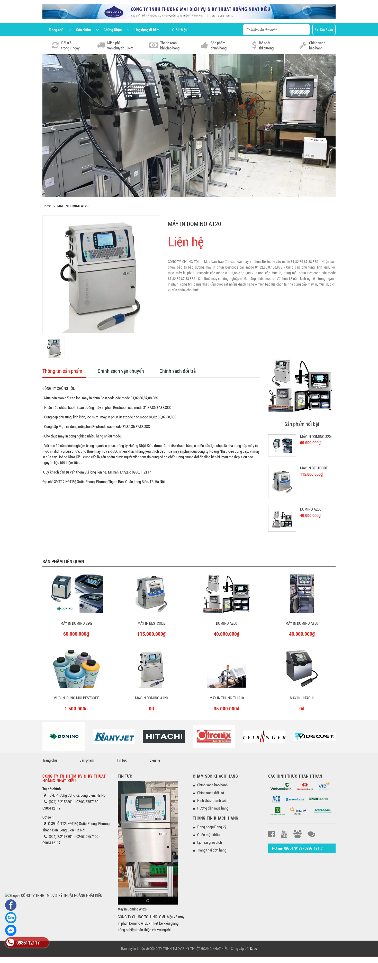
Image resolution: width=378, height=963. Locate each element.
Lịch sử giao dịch (209, 842)
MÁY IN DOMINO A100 (301, 623)
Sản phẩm (86, 760)
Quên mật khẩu (208, 834)
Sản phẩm (83, 29)
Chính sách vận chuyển (121, 370)
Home (46, 205)
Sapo (253, 948)
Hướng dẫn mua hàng (212, 808)
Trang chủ (49, 760)
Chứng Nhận (113, 29)
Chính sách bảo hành (212, 784)
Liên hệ (155, 760)
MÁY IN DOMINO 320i (315, 436)
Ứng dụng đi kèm (146, 29)
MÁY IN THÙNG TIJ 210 (227, 697)
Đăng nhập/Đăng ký (211, 826)
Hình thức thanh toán (212, 800)
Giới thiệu (179, 29)
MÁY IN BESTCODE (314, 467)
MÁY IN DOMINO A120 (151, 697)
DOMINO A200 (310, 509)
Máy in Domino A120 (132, 909)
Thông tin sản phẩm (62, 370)
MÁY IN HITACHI (302, 697)
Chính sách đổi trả (177, 370)
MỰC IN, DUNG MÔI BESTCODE (76, 697)
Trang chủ (56, 29)
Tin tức (122, 760)
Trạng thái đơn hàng (211, 850)
